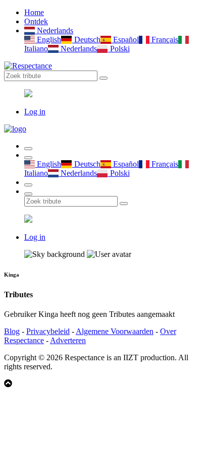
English (48, 39)
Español (125, 39)
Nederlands (54, 30)
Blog (12, 331)
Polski (118, 48)
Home (34, 12)
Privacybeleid (48, 331)
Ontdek (36, 21)
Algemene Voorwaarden (114, 331)
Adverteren (68, 340)
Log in (34, 111)
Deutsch (86, 39)
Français (163, 39)
